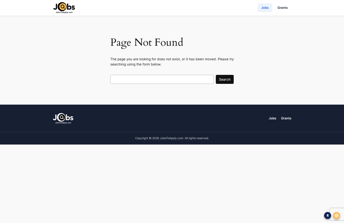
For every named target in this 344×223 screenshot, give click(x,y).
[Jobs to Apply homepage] (64, 8)
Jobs (265, 8)
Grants (283, 8)
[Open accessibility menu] (327, 215)
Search (225, 79)
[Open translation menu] (336, 215)
